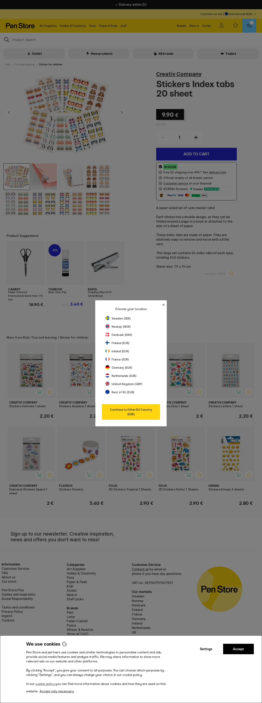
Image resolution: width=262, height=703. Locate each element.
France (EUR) (120, 359)
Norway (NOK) (121, 326)
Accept (238, 649)
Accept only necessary (57, 691)
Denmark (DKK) (122, 335)
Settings (206, 649)
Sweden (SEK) (121, 318)
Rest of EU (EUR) (123, 392)
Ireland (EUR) (120, 351)
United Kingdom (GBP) (127, 384)
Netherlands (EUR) (124, 376)
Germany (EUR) (122, 367)
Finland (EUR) (121, 343)
